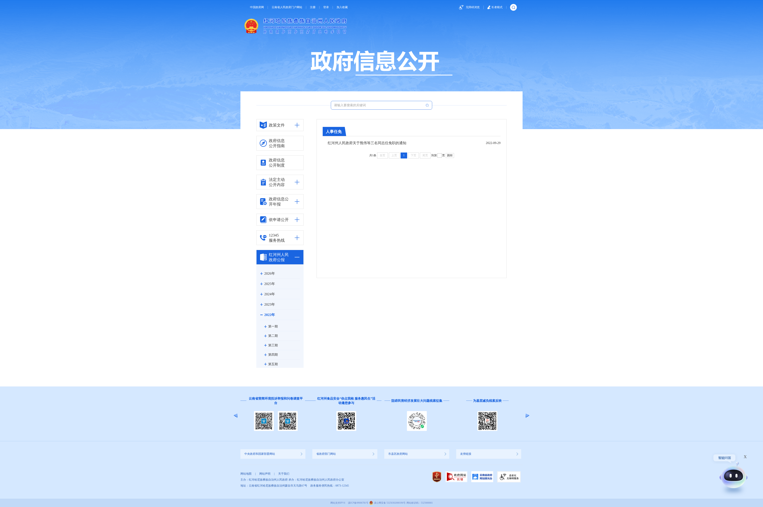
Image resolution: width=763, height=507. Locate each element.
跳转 (450, 155)
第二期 (273, 335)
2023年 (269, 304)
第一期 (273, 326)
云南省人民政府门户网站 (287, 7)
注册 (313, 7)
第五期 (273, 364)
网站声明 (264, 473)
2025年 (269, 284)
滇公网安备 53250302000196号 (390, 502)
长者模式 (497, 7)
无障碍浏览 (473, 7)
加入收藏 (342, 7)
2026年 (269, 273)
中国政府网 (257, 7)
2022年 (269, 315)
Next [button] (527, 415)
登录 (326, 7)
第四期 (273, 354)
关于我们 (283, 473)
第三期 (273, 345)
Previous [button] (235, 415)
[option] (275, 415)
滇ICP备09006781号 (358, 502)
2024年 (269, 294)
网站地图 (246, 473)
